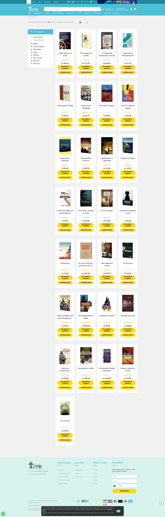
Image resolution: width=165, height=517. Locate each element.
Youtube (95, 480)
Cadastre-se (78, 477)
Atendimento (78, 470)
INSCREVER (124, 491)
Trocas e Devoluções (63, 473)
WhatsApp (96, 483)
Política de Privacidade (63, 480)
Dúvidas (77, 473)
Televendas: (39, 471)
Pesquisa (33, 16)
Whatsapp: (38, 474)
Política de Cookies (62, 483)
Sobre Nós (60, 470)
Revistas (107, 13)
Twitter (95, 473)
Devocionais (97, 13)
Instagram (96, 477)
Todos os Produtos (38, 40)
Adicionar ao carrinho (65, 67)
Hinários (87, 13)
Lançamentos (37, 13)
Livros (79, 13)
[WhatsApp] (3, 514)
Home (29, 13)
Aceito (118, 511)
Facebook (95, 470)
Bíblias (47, 13)
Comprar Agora (65, 72)
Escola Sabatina (58, 13)
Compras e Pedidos (63, 477)
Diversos (116, 13)
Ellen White (70, 13)
